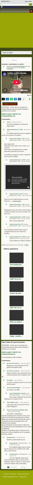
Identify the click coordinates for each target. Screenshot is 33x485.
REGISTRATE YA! (5, 1)
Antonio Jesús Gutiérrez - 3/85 (17, 138)
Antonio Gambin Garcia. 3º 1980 (15, 129)
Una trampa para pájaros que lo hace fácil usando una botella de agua (16, 265)
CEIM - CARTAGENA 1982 (16, 336)
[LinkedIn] (7, 99)
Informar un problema (10, 474)
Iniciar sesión (28, 1)
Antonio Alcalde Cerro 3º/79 (16, 194)
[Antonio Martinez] (18, 445)
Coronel (9, 122)
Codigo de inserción (10, 104)
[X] (3, 99)
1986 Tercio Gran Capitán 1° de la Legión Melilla (16, 279)
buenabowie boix (11, 437)
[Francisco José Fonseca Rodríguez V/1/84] (19, 411)
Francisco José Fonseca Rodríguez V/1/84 (17, 410)
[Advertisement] (16, 30)
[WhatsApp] (11, 99)
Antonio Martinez (13, 443)
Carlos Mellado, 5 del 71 (13, 402)
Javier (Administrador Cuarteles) (17, 393)
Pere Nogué (10, 380)
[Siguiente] (25, 467)
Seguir (26, 245)
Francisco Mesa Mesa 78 (20, 66)
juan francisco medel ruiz (13, 363)
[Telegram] (15, 99)
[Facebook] (19, 99)
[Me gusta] (29, 99)
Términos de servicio (23, 474)
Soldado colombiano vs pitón (13, 64)
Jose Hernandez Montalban (13, 387)
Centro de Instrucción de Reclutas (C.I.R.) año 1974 (16, 293)
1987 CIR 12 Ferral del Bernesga (16, 308)
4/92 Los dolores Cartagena (16, 322)
